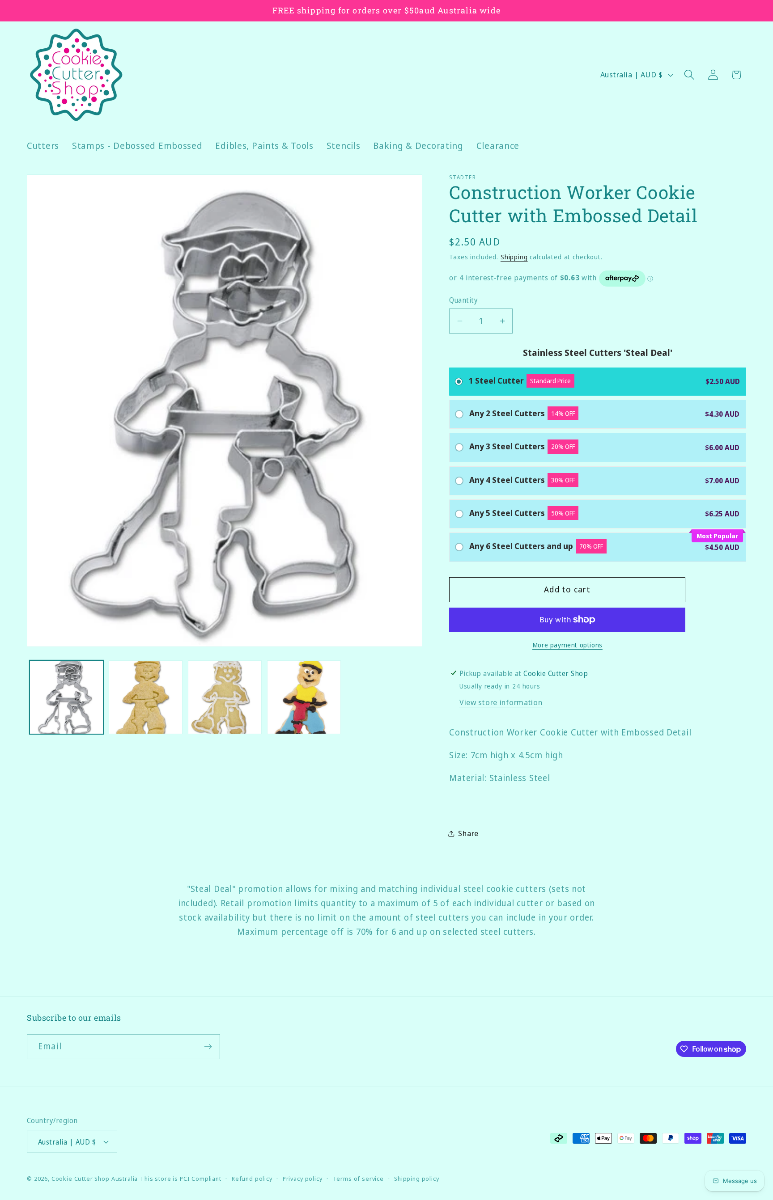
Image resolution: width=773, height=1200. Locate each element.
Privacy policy (303, 1179)
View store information (501, 702)
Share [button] (468, 833)
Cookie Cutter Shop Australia (94, 1179)
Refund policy (252, 1179)
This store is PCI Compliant (180, 1179)
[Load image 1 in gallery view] (66, 697)
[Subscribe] (208, 1046)
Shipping (514, 257)
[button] (689, 75)
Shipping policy (416, 1179)
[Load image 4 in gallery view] (304, 697)
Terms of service (358, 1179)
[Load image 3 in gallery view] (225, 697)
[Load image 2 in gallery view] (146, 697)
